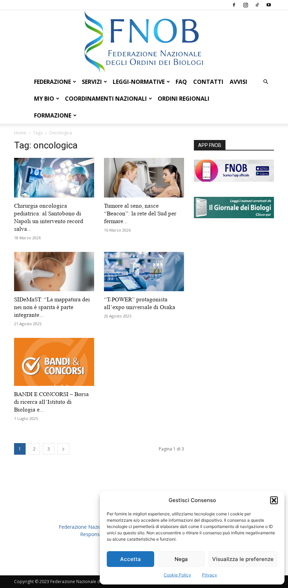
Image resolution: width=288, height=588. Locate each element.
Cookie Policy (177, 574)
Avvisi (238, 82)
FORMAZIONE (52, 115)
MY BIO (44, 98)
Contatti (208, 82)
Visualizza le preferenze (243, 559)
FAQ (181, 82)
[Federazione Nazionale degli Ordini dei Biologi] (144, 41)
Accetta (130, 559)
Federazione (52, 82)
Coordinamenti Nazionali (106, 98)
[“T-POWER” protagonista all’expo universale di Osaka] (144, 272)
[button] (273, 500)
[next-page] (63, 449)
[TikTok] (257, 5)
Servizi (92, 82)
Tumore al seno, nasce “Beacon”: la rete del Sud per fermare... (140, 213)
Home (20, 133)
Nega (181, 559)
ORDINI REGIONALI (183, 98)
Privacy (209, 574)
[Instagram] (245, 5)
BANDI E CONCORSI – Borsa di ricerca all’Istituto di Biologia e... (51, 402)
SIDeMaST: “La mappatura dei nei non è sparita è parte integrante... (52, 307)
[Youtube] (268, 5)
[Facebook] (234, 5)
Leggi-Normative (139, 82)
